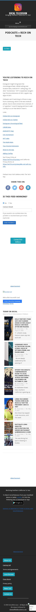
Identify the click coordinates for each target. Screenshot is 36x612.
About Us (7, 560)
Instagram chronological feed (12, 123)
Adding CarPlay (8, 153)
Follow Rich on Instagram (11, 116)
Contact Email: (8, 207)
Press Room (7, 579)
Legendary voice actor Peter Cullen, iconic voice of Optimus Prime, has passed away (23, 348)
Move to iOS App (8, 150)
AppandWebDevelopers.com (18, 609)
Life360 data (7, 127)
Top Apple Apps (8, 142)
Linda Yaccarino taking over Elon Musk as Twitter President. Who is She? (22, 403)
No (11, 203)
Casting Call (7, 565)
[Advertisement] (18, 274)
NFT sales (6, 138)
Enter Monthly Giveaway (12, 301)
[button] (31, 606)
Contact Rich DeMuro (18, 241)
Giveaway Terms (8, 303)
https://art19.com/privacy (11, 159)
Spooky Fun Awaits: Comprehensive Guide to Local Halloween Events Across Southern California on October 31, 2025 (22, 375)
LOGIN (19, 497)
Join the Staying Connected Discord (18, 26)
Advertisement (15, 286)
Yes (5, 203)
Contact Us (8, 594)
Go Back (7, 49)
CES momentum (8, 135)
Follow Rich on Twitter (10, 120)
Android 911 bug (8, 131)
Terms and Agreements (10, 569)
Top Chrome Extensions (11, 146)
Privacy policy (7, 583)
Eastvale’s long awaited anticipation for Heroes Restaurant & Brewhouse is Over (23, 428)
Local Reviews (9, 574)
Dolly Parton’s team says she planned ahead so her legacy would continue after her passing (23, 323)
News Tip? (7, 588)
